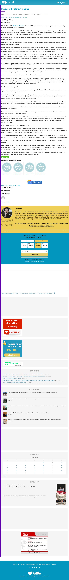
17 (61, 467)
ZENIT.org (15, 26)
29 (43, 473)
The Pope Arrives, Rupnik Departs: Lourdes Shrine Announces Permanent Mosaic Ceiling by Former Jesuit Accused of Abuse (34, 419)
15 (43, 467)
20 (25, 470)
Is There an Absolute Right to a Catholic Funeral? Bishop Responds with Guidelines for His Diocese (28, 412)
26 (16, 473)
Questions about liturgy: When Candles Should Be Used (14, 382)
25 (7, 473)
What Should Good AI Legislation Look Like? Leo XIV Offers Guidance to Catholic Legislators (25, 495)
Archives (25, 17)
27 (25, 473)
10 (61, 465)
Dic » (6, 476)
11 (7, 467)
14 (34, 467)
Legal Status (42, 564)
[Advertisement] (34, 281)
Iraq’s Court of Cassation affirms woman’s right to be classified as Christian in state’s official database (24, 376)
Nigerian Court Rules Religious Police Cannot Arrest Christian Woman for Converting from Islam (23, 374)
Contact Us (53, 564)
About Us (15, 564)
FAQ (19, 564)
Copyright (48, 564)
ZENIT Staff (18, 17)
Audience (23, 564)
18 (7, 470)
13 (25, 467)
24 (61, 470)
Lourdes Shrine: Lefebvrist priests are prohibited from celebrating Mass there (24, 399)
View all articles (5, 202)
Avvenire (21, 26)
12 (16, 467)
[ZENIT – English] (19, 2)
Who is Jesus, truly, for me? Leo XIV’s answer (12, 378)
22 (43, 470)
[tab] (27, 534)
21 (34, 470)
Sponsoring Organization (32, 564)
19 (16, 470)
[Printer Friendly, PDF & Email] (5, 157)
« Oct (4, 476)
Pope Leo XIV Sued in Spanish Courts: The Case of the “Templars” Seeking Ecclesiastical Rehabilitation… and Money (32, 392)
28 (34, 473)
